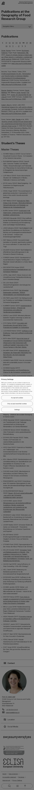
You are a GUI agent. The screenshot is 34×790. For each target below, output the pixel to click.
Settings (17, 410)
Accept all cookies (17, 398)
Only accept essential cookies (17, 404)
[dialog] (17, 395)
